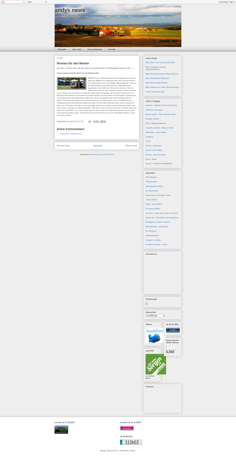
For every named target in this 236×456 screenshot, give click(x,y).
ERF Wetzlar (151, 177)
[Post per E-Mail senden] (89, 121)
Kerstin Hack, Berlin (154, 150)
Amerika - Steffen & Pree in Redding (161, 105)
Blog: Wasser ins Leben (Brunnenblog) (162, 87)
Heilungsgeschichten (154, 186)
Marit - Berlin (151, 159)
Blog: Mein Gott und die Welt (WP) (160, 62)
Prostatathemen (95, 49)
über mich (77, 49)
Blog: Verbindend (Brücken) (157, 78)
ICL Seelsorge (152, 191)
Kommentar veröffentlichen (71, 134)
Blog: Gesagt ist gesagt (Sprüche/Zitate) (156, 68)
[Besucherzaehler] (173, 332)
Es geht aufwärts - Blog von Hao (159, 128)
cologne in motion (153, 240)
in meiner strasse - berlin (156, 244)
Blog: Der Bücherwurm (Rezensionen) (162, 74)
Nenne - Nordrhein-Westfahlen (159, 163)
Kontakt (112, 49)
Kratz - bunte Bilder (154, 204)
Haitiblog (149, 137)
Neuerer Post (63, 146)
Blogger (132, 451)
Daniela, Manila (152, 119)
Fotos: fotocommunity (155, 92)
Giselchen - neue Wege (156, 132)
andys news (70, 10)
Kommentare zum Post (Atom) (101, 154)
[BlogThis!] (97, 121)
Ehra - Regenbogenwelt (156, 123)
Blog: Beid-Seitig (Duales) (157, 83)
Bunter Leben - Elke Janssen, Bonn (161, 114)
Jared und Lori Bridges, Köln (158, 195)
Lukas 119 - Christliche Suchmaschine (162, 218)
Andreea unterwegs (154, 110)
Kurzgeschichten (153, 209)
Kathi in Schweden (154, 146)
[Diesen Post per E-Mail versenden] (94, 121)
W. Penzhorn (151, 231)
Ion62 (148, 141)
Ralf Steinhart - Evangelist (157, 226)
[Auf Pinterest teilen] (104, 121)
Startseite (62, 49)
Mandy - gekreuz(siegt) (156, 155)
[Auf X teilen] (99, 121)
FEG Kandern (151, 182)
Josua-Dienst (151, 199)
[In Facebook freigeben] (102, 121)
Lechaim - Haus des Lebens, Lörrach (162, 213)
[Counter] (61, 433)
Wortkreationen (152, 235)
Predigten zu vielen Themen (158, 222)
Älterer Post (131, 146)
